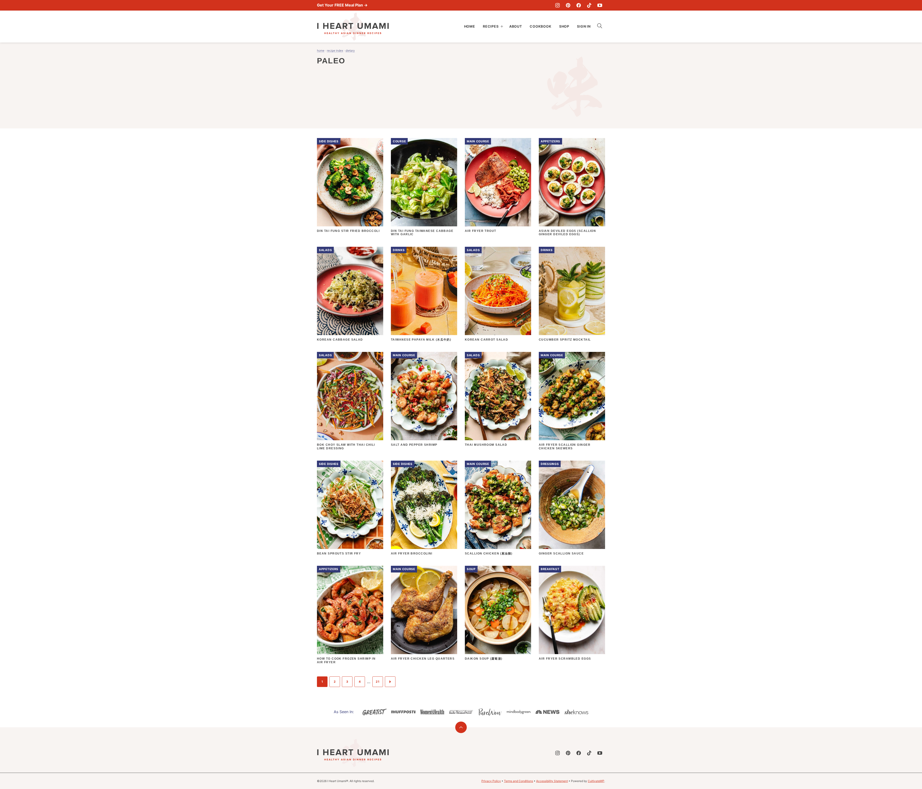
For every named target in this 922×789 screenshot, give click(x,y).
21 (377, 681)
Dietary (350, 50)
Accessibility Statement (552, 781)
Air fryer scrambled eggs (565, 658)
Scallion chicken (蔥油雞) (489, 553)
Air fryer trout (480, 231)
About (515, 26)
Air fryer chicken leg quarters (423, 658)
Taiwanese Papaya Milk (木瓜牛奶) (421, 339)
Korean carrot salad (486, 339)
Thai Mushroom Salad (486, 444)
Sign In (584, 26)
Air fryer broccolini (411, 553)
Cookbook (541, 26)
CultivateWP (596, 781)
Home (469, 26)
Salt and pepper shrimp (414, 444)
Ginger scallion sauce (561, 553)
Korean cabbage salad (340, 339)
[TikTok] (589, 5)
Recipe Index (335, 50)
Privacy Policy (491, 781)
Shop (564, 26)
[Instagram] (557, 5)
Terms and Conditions (518, 781)
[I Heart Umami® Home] (353, 26)
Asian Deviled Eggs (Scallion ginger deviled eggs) (567, 232)
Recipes (491, 26)
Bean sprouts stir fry (339, 553)
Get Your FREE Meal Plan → (342, 5)
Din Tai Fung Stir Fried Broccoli (348, 231)
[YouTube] (599, 5)
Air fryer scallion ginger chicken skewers (564, 446)
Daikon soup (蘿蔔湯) (483, 658)
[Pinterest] (568, 5)
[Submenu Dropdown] (502, 26)
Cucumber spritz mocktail (565, 339)
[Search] (599, 26)
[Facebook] (578, 5)
